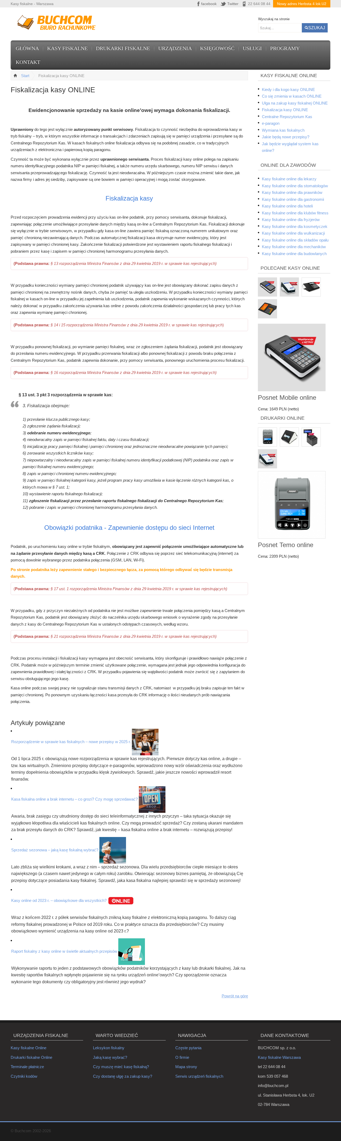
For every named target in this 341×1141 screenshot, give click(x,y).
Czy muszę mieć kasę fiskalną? (121, 1066)
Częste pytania (188, 1048)
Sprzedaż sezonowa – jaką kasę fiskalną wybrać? (54, 850)
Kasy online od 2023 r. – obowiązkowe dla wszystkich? (59, 900)
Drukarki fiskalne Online (31, 1057)
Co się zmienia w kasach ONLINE (292, 96)
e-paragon (270, 123)
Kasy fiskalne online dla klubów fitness (295, 213)
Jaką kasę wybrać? (110, 1057)
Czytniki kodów (24, 1076)
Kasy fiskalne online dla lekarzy (289, 179)
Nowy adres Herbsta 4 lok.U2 (301, 4)
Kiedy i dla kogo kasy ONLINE (288, 89)
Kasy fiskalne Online (28, 1048)
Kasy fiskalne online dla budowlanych (294, 253)
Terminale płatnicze (27, 1066)
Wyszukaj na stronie (274, 19)
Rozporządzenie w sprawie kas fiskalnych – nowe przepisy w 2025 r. (71, 741)
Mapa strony (186, 1066)
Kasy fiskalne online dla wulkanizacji (293, 233)
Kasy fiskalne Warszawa (279, 1057)
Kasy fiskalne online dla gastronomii (293, 199)
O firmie (182, 1057)
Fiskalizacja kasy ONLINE (285, 109)
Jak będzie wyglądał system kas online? (290, 147)
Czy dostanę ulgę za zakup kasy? (122, 1076)
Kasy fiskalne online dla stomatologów (295, 186)
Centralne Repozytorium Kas (287, 116)
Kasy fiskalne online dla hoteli (287, 206)
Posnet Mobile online (287, 397)
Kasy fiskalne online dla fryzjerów (291, 219)
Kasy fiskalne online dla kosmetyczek (294, 226)
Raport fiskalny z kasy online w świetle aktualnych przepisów (64, 951)
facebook (209, 4)
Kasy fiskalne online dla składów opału (295, 240)
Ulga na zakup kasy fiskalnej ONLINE (295, 103)
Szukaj (316, 28)
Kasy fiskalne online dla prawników (292, 192)
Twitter (232, 4)
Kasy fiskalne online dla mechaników (294, 246)
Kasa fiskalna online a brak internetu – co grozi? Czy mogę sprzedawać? (74, 799)
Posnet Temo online (285, 544)
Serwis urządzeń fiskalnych (199, 1076)
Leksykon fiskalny (108, 1048)
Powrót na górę (235, 996)
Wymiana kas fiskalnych (283, 130)
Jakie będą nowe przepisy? (285, 137)
